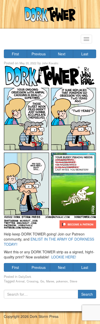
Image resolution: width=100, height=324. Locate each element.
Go (42, 281)
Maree (50, 281)
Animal (20, 281)
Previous (39, 53)
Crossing (32, 281)
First (15, 53)
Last (84, 53)
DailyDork (24, 277)
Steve (73, 281)
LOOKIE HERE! (63, 256)
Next (61, 53)
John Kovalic (50, 63)
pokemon (62, 281)
